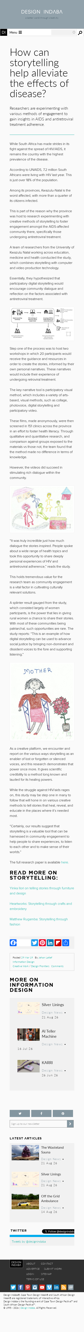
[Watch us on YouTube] (42, 1287)
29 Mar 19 (27, 957)
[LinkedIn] (50, 942)
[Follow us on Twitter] (20, 1113)
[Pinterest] (42, 942)
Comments (57, 966)
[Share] (65, 942)
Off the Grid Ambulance (50, 1198)
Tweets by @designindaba (29, 1241)
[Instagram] (34, 1287)
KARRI (47, 1062)
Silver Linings (53, 1004)
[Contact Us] (70, 1287)
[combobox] (63, 32)
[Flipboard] (57, 942)
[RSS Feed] (63, 1287)
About (30, 1263)
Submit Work (53, 1269)
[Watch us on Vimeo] (49, 1287)
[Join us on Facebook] (41, 1113)
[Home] (42, 12)
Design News (52, 1012)
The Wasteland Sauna (52, 1149)
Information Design (23, 962)
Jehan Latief (45, 957)
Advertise (33, 1269)
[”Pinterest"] (63, 1113)
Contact (47, 1263)
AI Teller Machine (49, 1033)
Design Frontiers (40, 966)
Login (30, 1274)
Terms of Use (35, 1279)
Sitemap (46, 1274)
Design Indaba (27, 1307)
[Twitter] (34, 942)
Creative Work (21, 966)
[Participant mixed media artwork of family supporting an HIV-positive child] (42, 324)
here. (65, 862)
